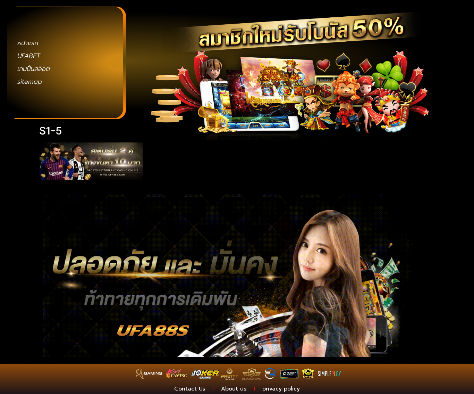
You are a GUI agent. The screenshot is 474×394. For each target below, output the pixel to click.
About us (233, 389)
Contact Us (189, 389)
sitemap (29, 82)
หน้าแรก (27, 43)
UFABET (28, 56)
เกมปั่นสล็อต (33, 69)
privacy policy (281, 389)
